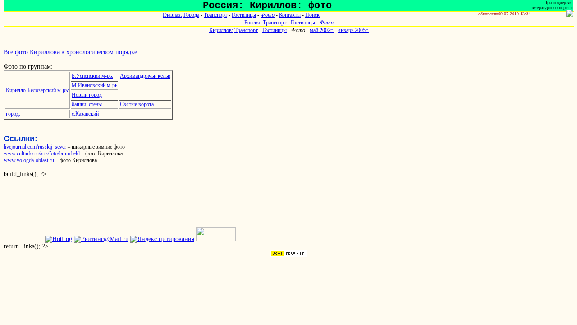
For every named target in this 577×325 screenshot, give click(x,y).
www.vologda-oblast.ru (29, 160)
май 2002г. (322, 30)
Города (191, 15)
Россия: (252, 22)
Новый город (87, 95)
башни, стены (87, 104)
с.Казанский (85, 114)
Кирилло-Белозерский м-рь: (37, 90)
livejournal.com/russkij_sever (35, 147)
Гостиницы (244, 15)
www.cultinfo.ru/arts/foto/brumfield (42, 153)
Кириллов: (221, 30)
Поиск (312, 15)
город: (13, 114)
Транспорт (215, 15)
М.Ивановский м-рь (94, 85)
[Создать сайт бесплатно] (288, 254)
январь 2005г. (353, 30)
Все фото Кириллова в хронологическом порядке (70, 52)
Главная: (172, 15)
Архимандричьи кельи (145, 76)
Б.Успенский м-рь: (92, 76)
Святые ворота (137, 104)
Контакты (290, 15)
